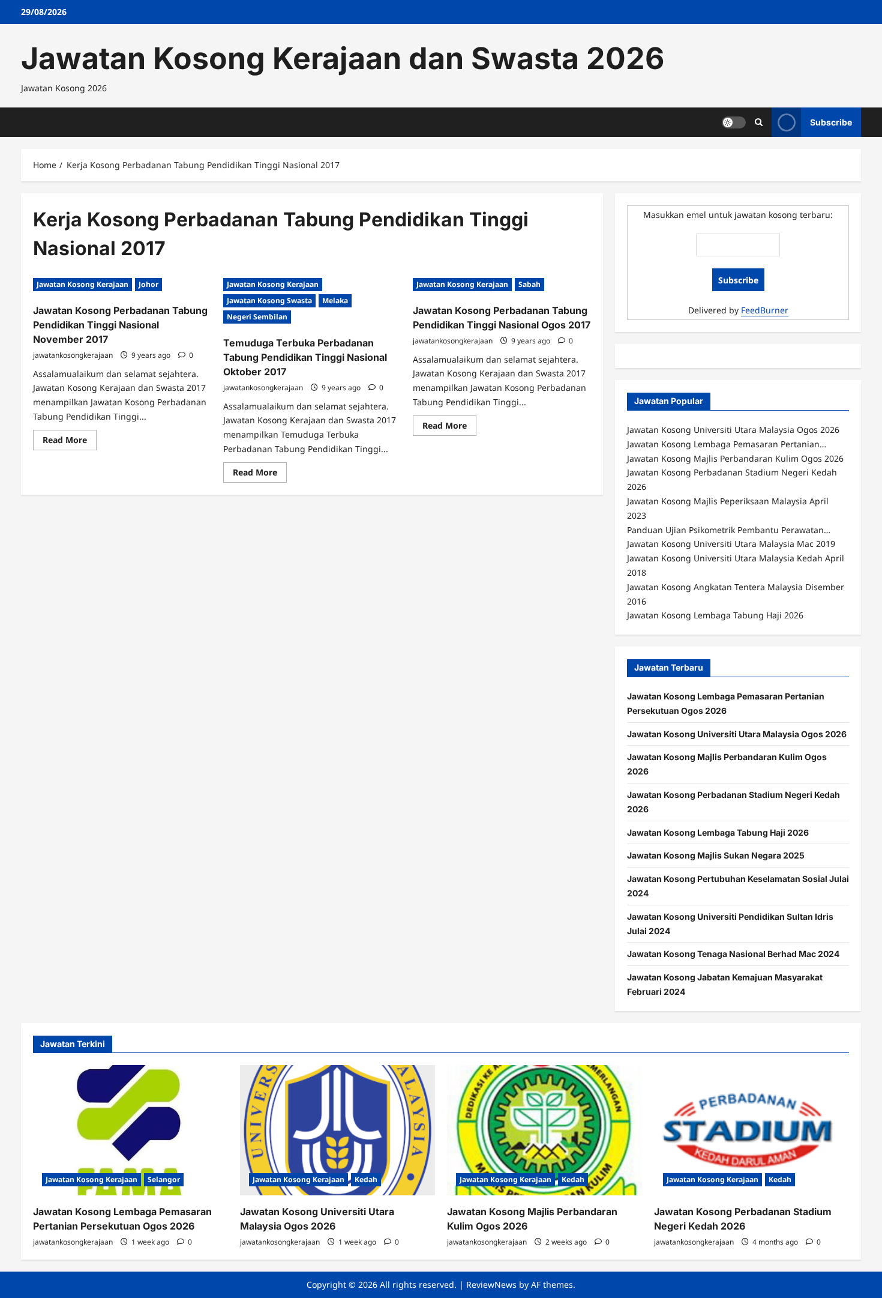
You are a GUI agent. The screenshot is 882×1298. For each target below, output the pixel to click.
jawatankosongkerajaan (73, 355)
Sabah (529, 284)
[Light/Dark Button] (734, 122)
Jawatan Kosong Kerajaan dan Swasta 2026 (342, 58)
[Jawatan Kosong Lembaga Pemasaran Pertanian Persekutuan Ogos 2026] (130, 1130)
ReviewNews (491, 1284)
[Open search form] (759, 122)
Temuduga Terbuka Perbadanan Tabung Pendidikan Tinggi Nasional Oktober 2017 (305, 357)
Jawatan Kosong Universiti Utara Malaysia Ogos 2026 (737, 734)
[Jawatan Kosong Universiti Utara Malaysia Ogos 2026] (337, 1130)
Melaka (335, 300)
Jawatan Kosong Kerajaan (82, 284)
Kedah (366, 1179)
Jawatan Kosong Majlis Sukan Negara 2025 (716, 855)
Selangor (164, 1179)
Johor (148, 284)
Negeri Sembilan (257, 317)
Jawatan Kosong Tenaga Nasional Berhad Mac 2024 (733, 954)
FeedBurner (764, 310)
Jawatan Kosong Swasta (269, 300)
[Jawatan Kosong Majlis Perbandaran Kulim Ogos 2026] (544, 1130)
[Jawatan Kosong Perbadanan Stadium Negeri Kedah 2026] (751, 1130)
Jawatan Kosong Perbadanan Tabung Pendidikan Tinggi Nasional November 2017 (120, 324)
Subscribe (831, 121)
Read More (70, 441)
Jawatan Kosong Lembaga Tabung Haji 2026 (718, 832)
